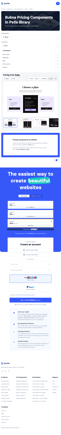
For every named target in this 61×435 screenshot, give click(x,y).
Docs (53, 381)
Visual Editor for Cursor (38, 387)
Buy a (30, 300)
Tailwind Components (21, 381)
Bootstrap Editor (5, 384)
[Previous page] (54, 160)
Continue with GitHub (32, 254)
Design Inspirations (21, 398)
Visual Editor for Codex (38, 384)
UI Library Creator (37, 316)
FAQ (53, 384)
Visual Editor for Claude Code (40, 381)
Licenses (3, 422)
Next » (37, 78)
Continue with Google (32, 250)
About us (3, 410)
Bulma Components (21, 392)
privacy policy (31, 295)
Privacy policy (5, 419)
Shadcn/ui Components (22, 389)
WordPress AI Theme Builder (39, 398)
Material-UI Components (22, 387)
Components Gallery (29, 317)
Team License (37, 196)
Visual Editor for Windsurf (39, 392)
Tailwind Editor (5, 381)
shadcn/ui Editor (5, 398)
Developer (25, 196)
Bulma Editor (4, 387)
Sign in (44, 304)
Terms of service (5, 416)
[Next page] (59, 160)
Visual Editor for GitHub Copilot (40, 389)
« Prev (31, 78)
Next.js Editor (4, 392)
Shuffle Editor (27, 316)
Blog (2, 413)
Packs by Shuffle (20, 395)
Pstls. (17, 75)
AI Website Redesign (6, 401)
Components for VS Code (39, 401)
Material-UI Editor (5, 389)
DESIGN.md (55, 387)
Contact (54, 389)
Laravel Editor (4, 395)
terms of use (21, 295)
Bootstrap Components (22, 384)
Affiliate (54, 392)
